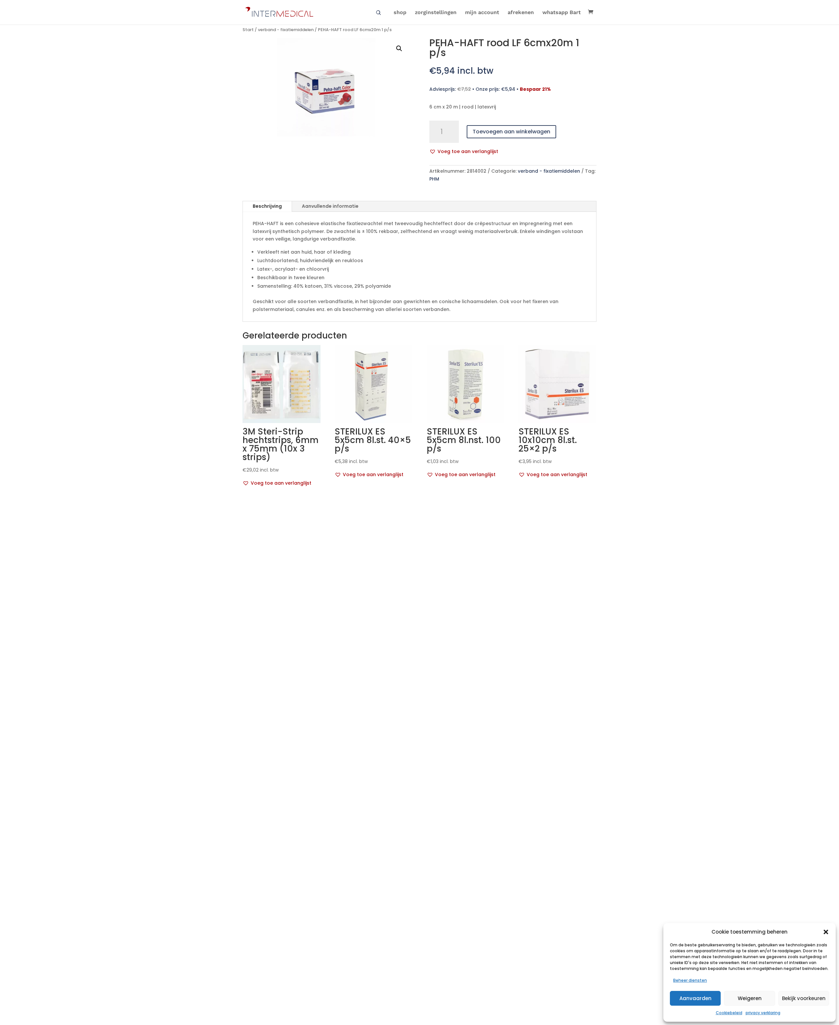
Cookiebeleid (729, 1012)
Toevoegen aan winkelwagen (511, 131)
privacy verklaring (763, 1012)
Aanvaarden (695, 998)
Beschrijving (267, 206)
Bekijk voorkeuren (804, 998)
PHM (434, 179)
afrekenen (521, 12)
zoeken (378, 13)
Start (248, 30)
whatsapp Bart (561, 12)
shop (400, 12)
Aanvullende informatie (330, 206)
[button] (826, 932)
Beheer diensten (690, 980)
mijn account (482, 12)
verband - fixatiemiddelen (286, 30)
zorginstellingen (436, 12)
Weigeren (750, 998)
